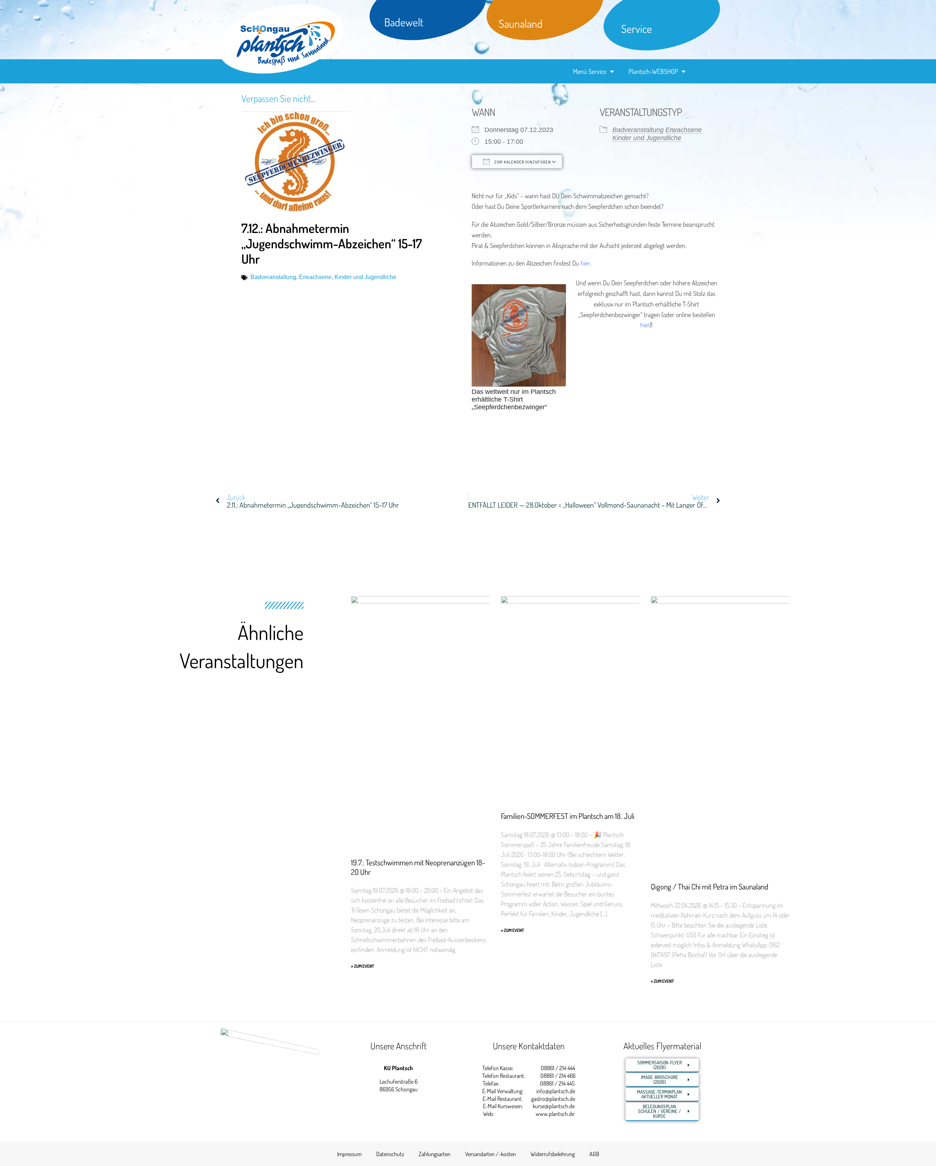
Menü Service (589, 71)
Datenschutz (390, 1154)
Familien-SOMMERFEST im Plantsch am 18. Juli (567, 816)
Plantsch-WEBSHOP (653, 71)
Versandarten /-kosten (490, 1154)
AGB (594, 1154)
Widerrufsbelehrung (553, 1154)
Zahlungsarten (434, 1154)
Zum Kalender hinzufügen (522, 162)
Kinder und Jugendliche (365, 277)
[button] (16, 1150)
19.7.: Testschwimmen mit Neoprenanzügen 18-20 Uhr (418, 866)
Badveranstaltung (273, 277)
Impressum (349, 1154)
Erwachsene (315, 277)
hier (585, 263)
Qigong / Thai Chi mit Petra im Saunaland (709, 886)
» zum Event (362, 966)
